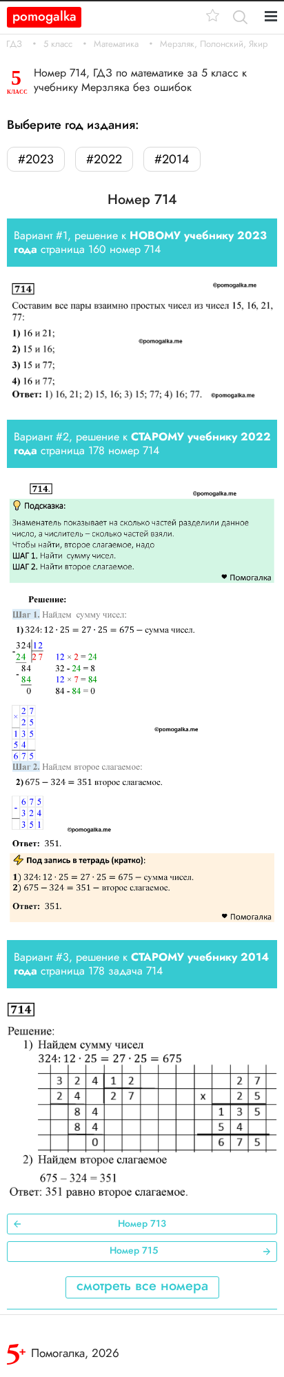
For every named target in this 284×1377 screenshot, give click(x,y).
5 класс (57, 44)
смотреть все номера (142, 1286)
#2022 (104, 159)
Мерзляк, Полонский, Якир (213, 44)
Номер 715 (134, 1250)
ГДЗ (14, 44)
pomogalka (44, 16)
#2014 (172, 159)
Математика (116, 44)
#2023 (36, 159)
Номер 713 (142, 1223)
